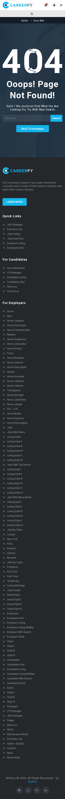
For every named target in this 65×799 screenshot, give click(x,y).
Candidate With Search (19, 678)
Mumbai (11, 557)
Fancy (10, 353)
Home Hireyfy (14, 348)
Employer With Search (19, 632)
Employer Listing (16, 243)
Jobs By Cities (14, 529)
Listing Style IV (15, 450)
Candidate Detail (16, 683)
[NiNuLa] (18, 5)
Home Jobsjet (14, 404)
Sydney (11, 553)
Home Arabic (14, 413)
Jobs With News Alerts (19, 497)
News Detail (13, 757)
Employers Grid (15, 247)
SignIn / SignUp (15, 743)
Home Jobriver (15, 362)
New (9, 316)
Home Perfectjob (16, 325)
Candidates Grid (15, 282)
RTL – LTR (12, 409)
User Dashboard (16, 268)
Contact (11, 748)
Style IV (11, 655)
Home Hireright (15, 395)
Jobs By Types (15, 562)
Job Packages (15, 224)
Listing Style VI (15, 460)
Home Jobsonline (16, 344)
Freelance (12, 567)
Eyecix (32, 781)
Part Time (12, 576)
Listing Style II (14, 441)
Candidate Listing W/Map (20, 673)
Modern (11, 334)
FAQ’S (10, 729)
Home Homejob (15, 376)
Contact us (13, 291)
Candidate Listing (16, 277)
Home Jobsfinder (16, 399)
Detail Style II (14, 599)
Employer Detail (15, 636)
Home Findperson (16, 339)
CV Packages (14, 272)
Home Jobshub (15, 381)
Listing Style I (14, 436)
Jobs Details (13, 590)
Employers (13, 613)
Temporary (13, 581)
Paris (10, 543)
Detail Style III (14, 604)
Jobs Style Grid (15, 238)
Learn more (14, 202)
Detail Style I (13, 594)
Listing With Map (16, 585)
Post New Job (14, 229)
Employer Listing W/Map (20, 627)
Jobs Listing (13, 234)
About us (12, 286)
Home (24, 20)
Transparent (14, 390)
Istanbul (11, 548)
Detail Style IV (14, 608)
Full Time (12, 571)
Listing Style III (14, 446)
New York (12, 539)
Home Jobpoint (15, 320)
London (11, 534)
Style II (10, 646)
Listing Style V (14, 455)
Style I (10, 641)
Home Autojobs (15, 357)
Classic (11, 371)
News (10, 752)
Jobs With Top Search (19, 464)
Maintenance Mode (17, 734)
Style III (11, 650)
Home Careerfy (15, 418)
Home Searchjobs (17, 367)
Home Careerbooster (18, 330)
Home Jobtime (15, 385)
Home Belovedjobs (17, 423)
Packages (12, 706)
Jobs (9, 427)
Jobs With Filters (16, 432)
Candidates (13, 660)
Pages (10, 720)
